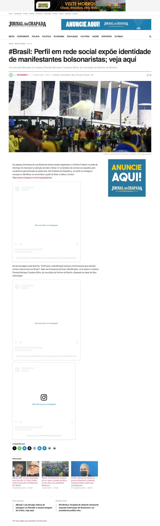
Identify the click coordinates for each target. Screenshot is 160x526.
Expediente (18, 13)
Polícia (25, 13)
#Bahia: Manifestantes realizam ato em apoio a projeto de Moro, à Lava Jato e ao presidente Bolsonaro (54, 482)
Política (31, 13)
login (22, 521)
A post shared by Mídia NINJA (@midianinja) (43, 436)
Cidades (56, 75)
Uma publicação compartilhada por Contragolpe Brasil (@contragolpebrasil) (46, 258)
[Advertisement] (129, 301)
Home (11, 43)
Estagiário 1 (22, 75)
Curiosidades (65, 75)
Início (10, 13)
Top (92, 75)
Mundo (29, 43)
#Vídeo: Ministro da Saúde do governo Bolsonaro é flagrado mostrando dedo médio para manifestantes (83, 482)
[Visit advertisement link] (80, 5)
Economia (39, 13)
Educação (47, 13)
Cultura (55, 13)
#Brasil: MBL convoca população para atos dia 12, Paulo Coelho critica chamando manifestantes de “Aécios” (25, 482)
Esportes (68, 13)
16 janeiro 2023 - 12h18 (41, 75)
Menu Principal (20, 43)
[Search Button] (150, 36)
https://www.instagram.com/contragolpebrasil (32, 177)
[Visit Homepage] (27, 24)
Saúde (61, 13)
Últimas (75, 13)
